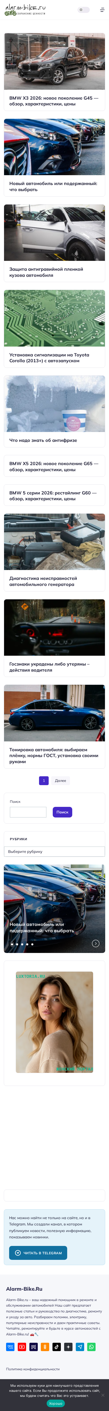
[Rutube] (33, 1347)
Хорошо (56, 1403)
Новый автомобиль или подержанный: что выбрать (42, 927)
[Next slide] (96, 943)
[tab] (12, 944)
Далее (60, 780)
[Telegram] (80, 1347)
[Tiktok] (56, 1347)
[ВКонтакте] (10, 1347)
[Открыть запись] (54, 72)
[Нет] (102, 1395)
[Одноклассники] (45, 1347)
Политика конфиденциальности (33, 1369)
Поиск (15, 801)
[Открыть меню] (102, 9)
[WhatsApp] (91, 1347)
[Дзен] (68, 1347)
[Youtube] (22, 1347)
